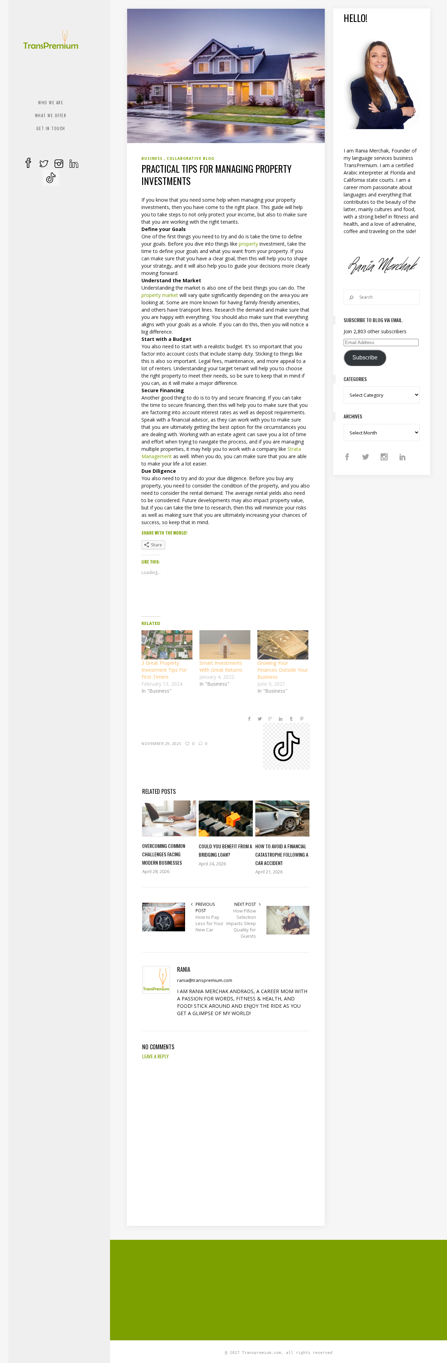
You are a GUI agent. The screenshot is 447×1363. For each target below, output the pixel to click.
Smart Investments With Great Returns (220, 666)
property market (159, 295)
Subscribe (365, 357)
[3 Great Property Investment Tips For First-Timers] (166, 644)
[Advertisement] (287, 1289)
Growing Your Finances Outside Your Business (282, 670)
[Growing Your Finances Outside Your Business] (282, 644)
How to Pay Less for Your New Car (210, 923)
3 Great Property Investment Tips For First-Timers (164, 670)
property (248, 243)
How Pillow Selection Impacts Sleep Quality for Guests (241, 923)
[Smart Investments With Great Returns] (224, 644)
